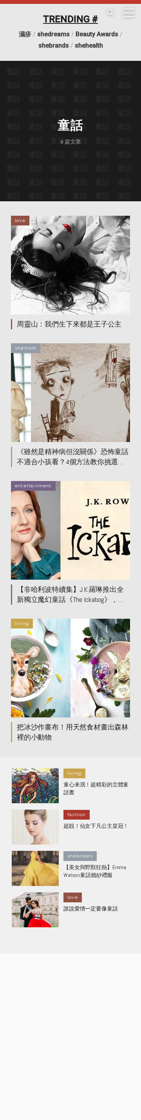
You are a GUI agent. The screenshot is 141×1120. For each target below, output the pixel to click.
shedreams (53, 34)
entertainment (33, 485)
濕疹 (25, 34)
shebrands (53, 45)
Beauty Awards (97, 34)
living (22, 623)
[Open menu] (129, 13)
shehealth (89, 45)
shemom (25, 348)
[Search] (110, 12)
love (20, 220)
